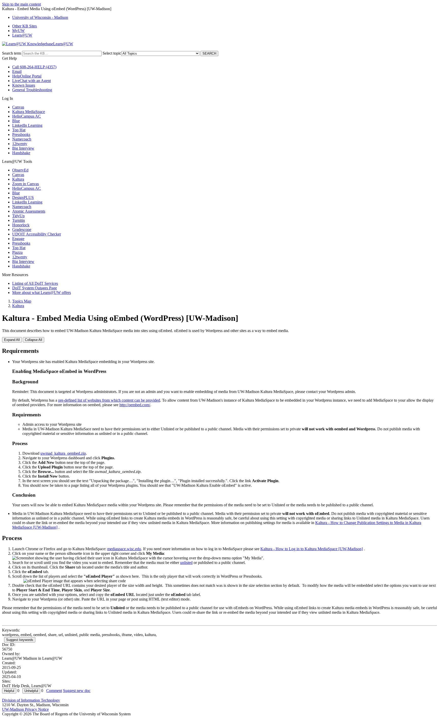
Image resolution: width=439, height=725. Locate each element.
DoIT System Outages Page (34, 288)
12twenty (19, 143)
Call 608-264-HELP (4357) (34, 67)
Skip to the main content (21, 4)
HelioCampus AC (26, 116)
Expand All (12, 340)
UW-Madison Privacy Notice (25, 709)
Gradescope (21, 229)
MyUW (18, 30)
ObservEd (20, 170)
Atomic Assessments (28, 211)
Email (17, 71)
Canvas (18, 107)
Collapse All (33, 340)
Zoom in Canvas (25, 184)
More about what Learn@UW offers (41, 292)
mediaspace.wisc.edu (124, 549)
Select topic (112, 53)
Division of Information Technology (31, 700)
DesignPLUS (23, 197)
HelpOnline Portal (26, 76)
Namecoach (21, 139)
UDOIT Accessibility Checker (36, 234)
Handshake (21, 153)
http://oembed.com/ (134, 405)
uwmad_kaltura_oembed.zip (63, 453)
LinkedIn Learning (27, 125)
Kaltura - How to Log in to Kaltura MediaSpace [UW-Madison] (311, 549)
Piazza (17, 252)
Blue (16, 121)
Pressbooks (21, 134)
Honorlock (20, 225)
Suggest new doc (76, 690)
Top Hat (18, 130)
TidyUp (18, 216)
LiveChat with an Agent (31, 80)
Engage (18, 239)
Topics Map (21, 301)
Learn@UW (22, 35)
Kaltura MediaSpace (28, 111)
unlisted (186, 562)
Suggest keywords (19, 640)
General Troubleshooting (32, 90)
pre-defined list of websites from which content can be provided (109, 400)
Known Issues (23, 85)
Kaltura (18, 179)
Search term (11, 53)
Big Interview (23, 148)
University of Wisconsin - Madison (40, 17)
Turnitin (18, 220)
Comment (54, 690)
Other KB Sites (24, 26)
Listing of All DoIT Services (35, 283)
